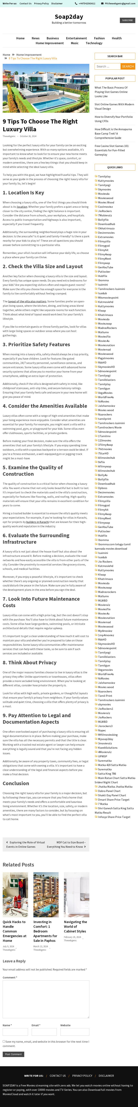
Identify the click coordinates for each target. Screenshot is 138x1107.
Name (7, 1025)
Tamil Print (105, 695)
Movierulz (104, 605)
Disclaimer (57, 3)
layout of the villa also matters (27, 301)
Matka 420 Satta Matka (112, 765)
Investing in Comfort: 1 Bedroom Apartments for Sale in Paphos (45, 931)
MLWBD (102, 600)
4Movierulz (105, 752)
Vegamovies (105, 670)
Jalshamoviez (106, 406)
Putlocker (104, 271)
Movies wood (106, 410)
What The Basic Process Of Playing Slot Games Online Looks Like (111, 92)
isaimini (103, 284)
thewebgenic (9, 136)
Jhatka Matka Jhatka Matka (115, 786)
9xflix (101, 462)
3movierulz (105, 743)
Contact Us (25, 3)
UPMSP (102, 756)
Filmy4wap (104, 254)
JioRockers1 (105, 708)
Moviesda (103, 193)
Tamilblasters (107, 380)
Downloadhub (106, 224)
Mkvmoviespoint (108, 297)
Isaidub (102, 293)
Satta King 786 (107, 773)
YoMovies (103, 401)
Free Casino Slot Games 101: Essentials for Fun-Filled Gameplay (112, 150)
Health (117, 38)
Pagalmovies (106, 358)
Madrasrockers (107, 592)
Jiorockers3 (105, 726)
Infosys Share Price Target (114, 817)
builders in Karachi (37, 522)
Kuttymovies (106, 180)
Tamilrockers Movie (110, 427)
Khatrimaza (105, 315)
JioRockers (105, 211)
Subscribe (127, 20)
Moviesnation (106, 345)
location (22, 206)
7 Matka (103, 804)
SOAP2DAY (9, 1085)
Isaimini (103, 553)
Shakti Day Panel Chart (112, 795)
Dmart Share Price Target (114, 799)
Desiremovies (106, 232)
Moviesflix (104, 336)
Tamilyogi (104, 185)
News (36, 38)
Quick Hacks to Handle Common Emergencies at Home (14, 931)
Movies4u (103, 341)
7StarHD (103, 453)
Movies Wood (106, 202)
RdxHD (102, 362)
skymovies (104, 704)
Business (53, 38)
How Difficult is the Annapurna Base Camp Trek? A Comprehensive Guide (113, 133)
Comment (10, 977)
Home (20, 38)
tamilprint (104, 419)
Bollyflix (103, 219)
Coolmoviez (105, 206)
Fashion (99, 38)
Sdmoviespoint (107, 371)
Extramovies (106, 237)
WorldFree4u (106, 397)
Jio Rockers (105, 561)
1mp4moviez (106, 635)
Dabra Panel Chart (109, 791)
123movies (104, 440)
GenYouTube (105, 267)
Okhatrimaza (106, 228)
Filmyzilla (104, 241)
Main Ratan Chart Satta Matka (116, 778)
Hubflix (102, 276)
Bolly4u (102, 475)
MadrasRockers (107, 328)
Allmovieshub (106, 457)
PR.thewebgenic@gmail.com (119, 3)
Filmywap (104, 263)
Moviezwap (105, 323)
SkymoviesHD (106, 367)
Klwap (102, 310)
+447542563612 (87, 3)
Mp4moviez (105, 631)
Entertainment (76, 38)
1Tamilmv (104, 436)
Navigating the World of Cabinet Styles (75, 926)
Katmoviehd (105, 302)
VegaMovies (105, 393)
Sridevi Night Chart (106, 782)
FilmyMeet (104, 258)
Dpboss (102, 488)
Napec (102, 730)
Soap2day (69, 16)
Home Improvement (50, 43)
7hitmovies (105, 449)
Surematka (105, 760)
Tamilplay (104, 176)
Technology (94, 43)
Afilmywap (104, 466)
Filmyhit (103, 250)
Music (75, 43)
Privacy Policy (41, 3)
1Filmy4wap (105, 444)
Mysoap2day (105, 739)
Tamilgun (104, 388)
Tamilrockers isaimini (111, 423)
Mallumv (103, 332)
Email (36, 1025)
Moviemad (104, 349)
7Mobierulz (105, 215)
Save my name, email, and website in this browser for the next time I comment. (46, 1044)
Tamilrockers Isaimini (111, 289)
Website (65, 1025)
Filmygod (104, 245)
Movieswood (105, 198)
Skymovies (104, 189)
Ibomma (103, 280)
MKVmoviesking (108, 734)
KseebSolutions (108, 747)
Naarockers (105, 414)
